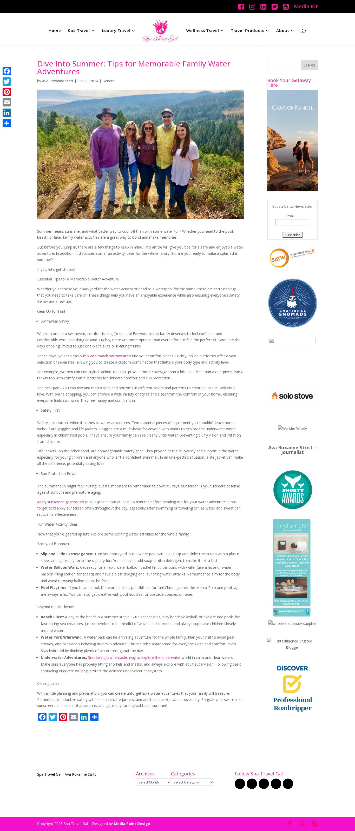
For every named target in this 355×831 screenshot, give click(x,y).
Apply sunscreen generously (60, 501)
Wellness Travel (202, 31)
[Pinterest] (7, 92)
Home (55, 31)
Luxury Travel (116, 31)
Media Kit (306, 7)
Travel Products (247, 31)
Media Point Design (132, 823)
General (108, 80)
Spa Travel (79, 31)
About (282, 31)
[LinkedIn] (7, 113)
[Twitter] (7, 81)
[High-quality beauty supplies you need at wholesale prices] (292, 623)
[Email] (7, 102)
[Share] (7, 123)
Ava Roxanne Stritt (57, 80)
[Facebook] (7, 71)
